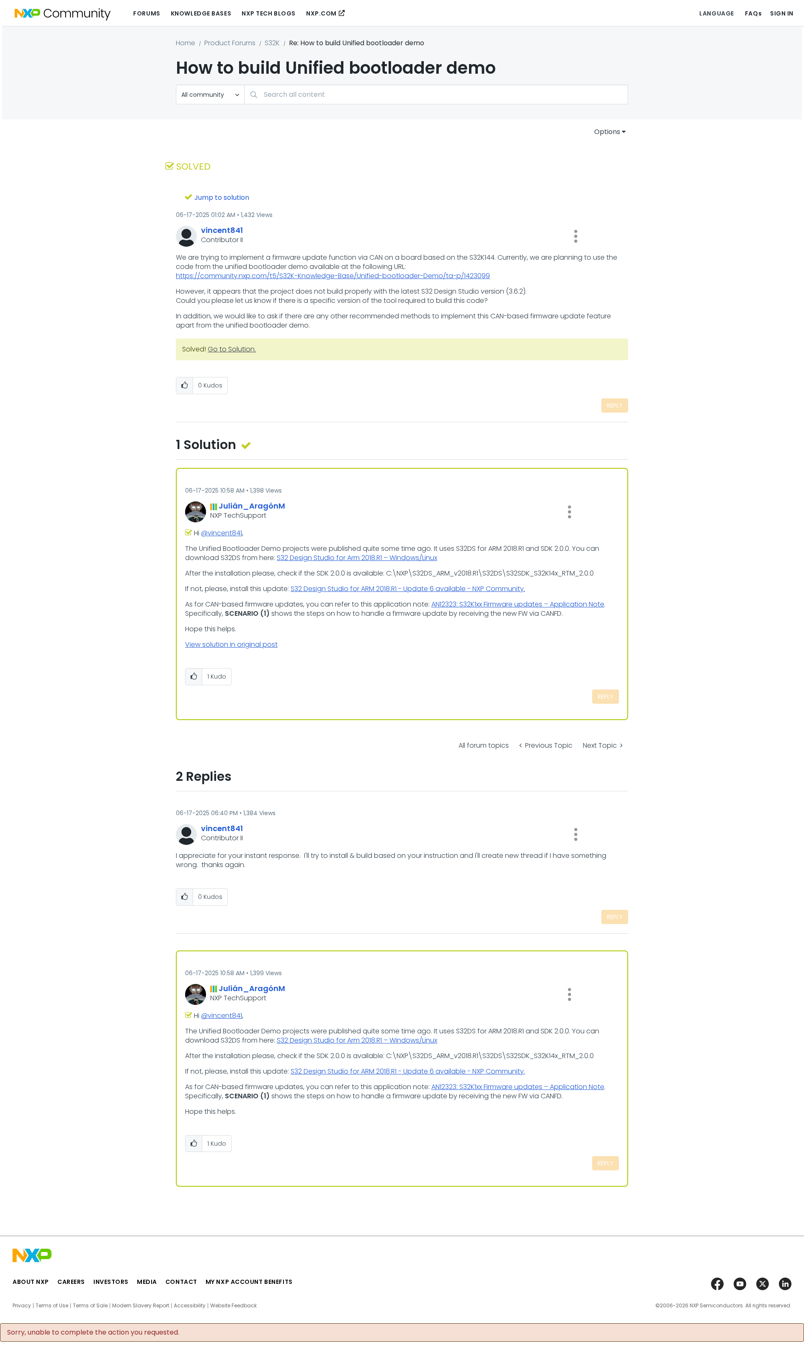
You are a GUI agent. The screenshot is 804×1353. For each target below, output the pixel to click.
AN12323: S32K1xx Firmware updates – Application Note (517, 604)
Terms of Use (52, 1305)
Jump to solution (221, 197)
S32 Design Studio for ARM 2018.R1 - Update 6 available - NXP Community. (408, 589)
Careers (71, 1282)
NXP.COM (321, 13)
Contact (181, 1282)
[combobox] (436, 94)
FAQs (753, 13)
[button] (575, 236)
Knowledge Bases (201, 13)
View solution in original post (231, 644)
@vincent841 (221, 533)
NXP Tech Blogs (269, 13)
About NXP (31, 1282)
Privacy (22, 1305)
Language (716, 13)
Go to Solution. (232, 349)
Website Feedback (233, 1305)
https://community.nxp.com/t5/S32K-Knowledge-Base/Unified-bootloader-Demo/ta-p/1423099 (333, 276)
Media (147, 1282)
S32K (272, 43)
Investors (111, 1282)
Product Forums (229, 43)
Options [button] (607, 132)
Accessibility (190, 1305)
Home (185, 43)
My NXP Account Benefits (249, 1282)
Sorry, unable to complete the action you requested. (93, 1332)
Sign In (782, 13)
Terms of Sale (90, 1305)
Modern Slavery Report (140, 1305)
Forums (146, 13)
